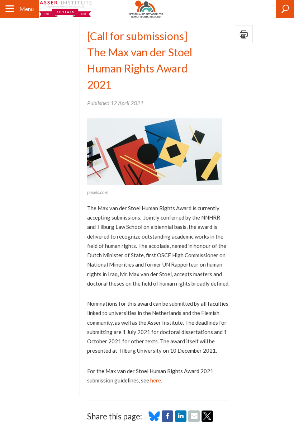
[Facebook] (167, 420)
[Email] (194, 420)
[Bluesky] (154, 420)
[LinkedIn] (180, 420)
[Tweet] (207, 420)
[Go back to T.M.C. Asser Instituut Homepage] (65, 9)
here (155, 380)
